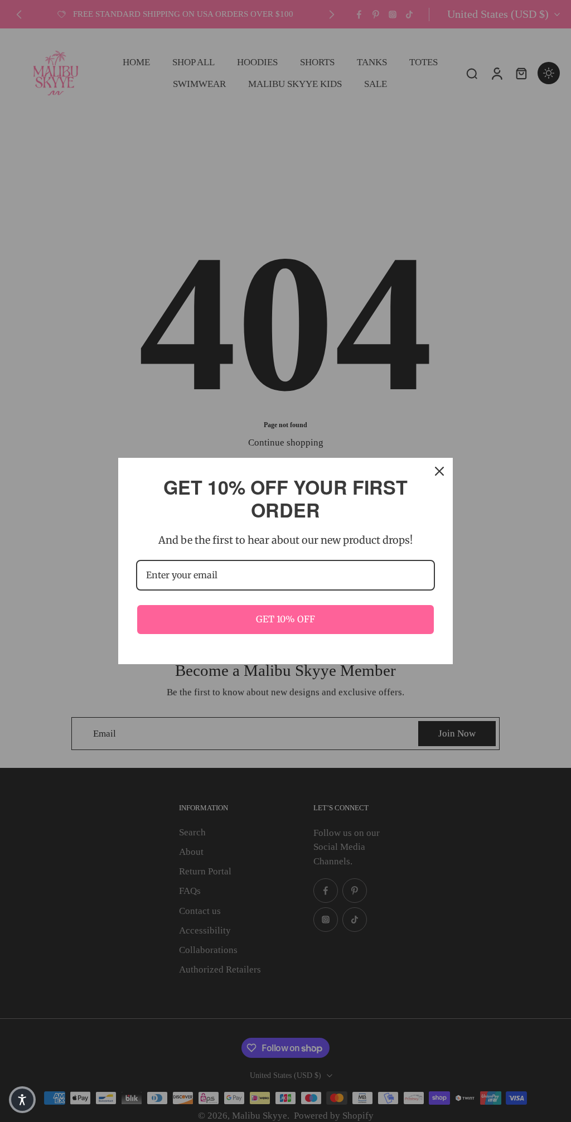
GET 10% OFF (285, 619)
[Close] (439, 471)
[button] (22, 1099)
